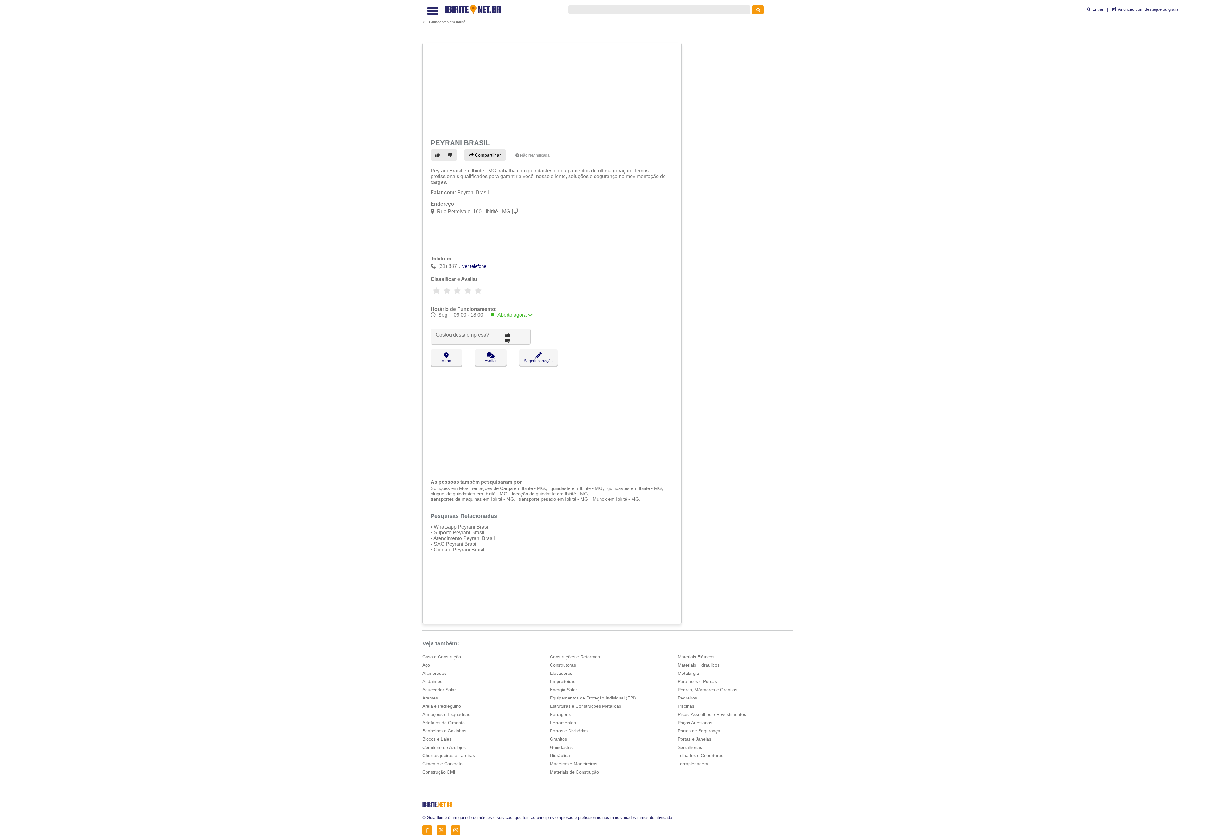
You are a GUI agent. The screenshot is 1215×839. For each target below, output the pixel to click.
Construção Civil (438, 771)
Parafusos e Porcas (697, 681)
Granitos (558, 739)
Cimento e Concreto (442, 763)
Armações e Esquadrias (446, 714)
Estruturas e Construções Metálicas (585, 706)
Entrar (1097, 9)
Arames (430, 697)
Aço (426, 665)
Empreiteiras (562, 681)
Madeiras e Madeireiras (573, 763)
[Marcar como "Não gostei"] (451, 155)
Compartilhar (487, 155)
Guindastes (561, 747)
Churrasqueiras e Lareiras (448, 755)
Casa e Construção (441, 656)
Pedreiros (687, 697)
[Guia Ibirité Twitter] (443, 830)
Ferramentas (563, 722)
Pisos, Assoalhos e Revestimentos (712, 714)
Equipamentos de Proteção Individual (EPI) (593, 697)
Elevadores (561, 673)
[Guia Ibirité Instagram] (457, 830)
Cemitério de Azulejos (444, 747)
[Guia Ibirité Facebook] (428, 830)
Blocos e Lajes (437, 739)
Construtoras (563, 665)
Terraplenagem (693, 763)
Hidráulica (560, 755)
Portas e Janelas (694, 739)
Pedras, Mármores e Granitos (707, 689)
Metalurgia (688, 673)
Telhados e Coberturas (700, 755)
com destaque (1149, 9)
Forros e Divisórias (569, 730)
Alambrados (434, 673)
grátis (1173, 9)
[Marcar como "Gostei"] (438, 155)
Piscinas (686, 706)
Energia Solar (563, 689)
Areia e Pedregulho (441, 706)
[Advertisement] (553, 89)
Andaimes (432, 681)
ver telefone (474, 266)
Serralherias (690, 747)
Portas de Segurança (699, 730)
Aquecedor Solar (439, 689)
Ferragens (560, 714)
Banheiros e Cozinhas (444, 730)
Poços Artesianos (695, 722)
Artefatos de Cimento (443, 722)
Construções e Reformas (575, 656)
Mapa (446, 361)
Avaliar (491, 361)
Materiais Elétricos (696, 656)
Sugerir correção (538, 361)
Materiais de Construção (574, 771)
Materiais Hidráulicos (699, 665)
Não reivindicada (535, 155)
